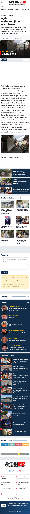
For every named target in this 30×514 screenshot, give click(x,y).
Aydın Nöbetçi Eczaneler (5, 477)
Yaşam (23, 9)
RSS (4, 505)
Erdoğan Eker (13, 338)
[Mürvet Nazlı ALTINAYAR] (4, 332)
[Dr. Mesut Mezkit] (4, 308)
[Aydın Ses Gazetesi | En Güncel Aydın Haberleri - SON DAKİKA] (17, 2)
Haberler (3, 15)
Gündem (10, 9)
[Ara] (2, 6)
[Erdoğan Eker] (4, 339)
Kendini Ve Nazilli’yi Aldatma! (17, 340)
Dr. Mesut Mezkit (14, 306)
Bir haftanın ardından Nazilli (17, 333)
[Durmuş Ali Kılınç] (4, 347)
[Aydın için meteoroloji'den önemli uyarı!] (15, 49)
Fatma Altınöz (13, 322)
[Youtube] (19, 471)
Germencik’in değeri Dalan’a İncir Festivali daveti (22, 211)
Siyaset (3, 9)
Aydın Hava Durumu (23, 476)
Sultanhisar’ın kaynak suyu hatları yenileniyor (7, 240)
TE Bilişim (19, 511)
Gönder (4, 272)
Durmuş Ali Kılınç (14, 345)
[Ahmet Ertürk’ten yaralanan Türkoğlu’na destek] (7, 220)
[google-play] (19, 498)
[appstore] (10, 498)
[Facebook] (10, 471)
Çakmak (11, 317)
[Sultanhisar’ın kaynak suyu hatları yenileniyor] (7, 234)
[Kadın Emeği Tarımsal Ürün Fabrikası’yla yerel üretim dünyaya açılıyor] (22, 234)
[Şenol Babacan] (4, 316)
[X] (13, 471)
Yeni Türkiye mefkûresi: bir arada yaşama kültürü (18, 309)
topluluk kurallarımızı (16, 278)
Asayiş (17, 9)
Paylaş (4, 59)
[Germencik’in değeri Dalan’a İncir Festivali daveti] (22, 204)
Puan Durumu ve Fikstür (6, 489)
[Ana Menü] (2, 2)
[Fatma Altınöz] (4, 324)
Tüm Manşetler (21, 488)
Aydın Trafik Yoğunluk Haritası (22, 483)
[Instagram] (16, 471)
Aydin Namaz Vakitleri (5, 483)
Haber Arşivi (21, 494)
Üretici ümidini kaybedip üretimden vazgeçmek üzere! (18, 348)
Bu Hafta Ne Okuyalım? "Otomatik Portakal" (16, 325)
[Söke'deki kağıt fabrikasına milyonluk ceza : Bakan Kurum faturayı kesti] (7, 204)
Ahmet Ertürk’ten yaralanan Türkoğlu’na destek (7, 226)
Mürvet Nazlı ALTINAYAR (16, 330)
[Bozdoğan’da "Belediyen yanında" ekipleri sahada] (22, 220)
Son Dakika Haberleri (8, 494)
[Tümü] (28, 296)
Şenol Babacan (14, 315)
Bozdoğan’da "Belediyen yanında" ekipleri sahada (21, 226)
